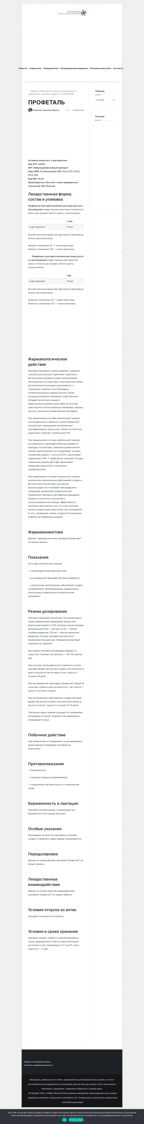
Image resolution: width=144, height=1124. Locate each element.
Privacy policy (76, 1120)
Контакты (118, 68)
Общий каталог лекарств (50, 91)
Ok (64, 1120)
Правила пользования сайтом (37, 1062)
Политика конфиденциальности (38, 1065)
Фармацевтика (50, 68)
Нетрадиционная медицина (74, 68)
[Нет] (140, 1116)
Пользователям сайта (100, 68)
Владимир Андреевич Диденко (46, 110)
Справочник (35, 68)
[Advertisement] (72, 41)
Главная (33, 91)
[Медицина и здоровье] (72, 12)
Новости (23, 68)
